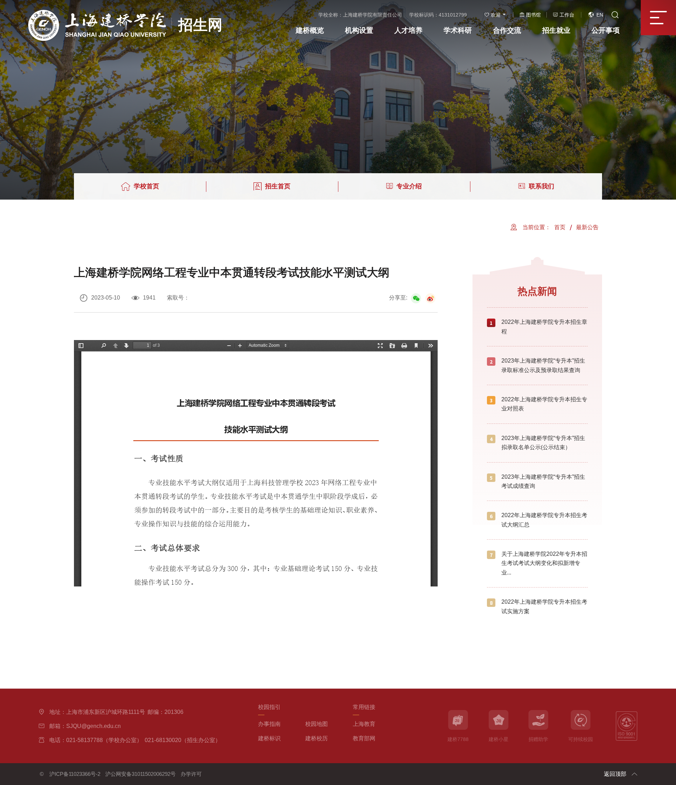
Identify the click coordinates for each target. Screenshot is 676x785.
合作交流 (507, 30)
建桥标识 (269, 738)
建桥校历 (316, 738)
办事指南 (269, 724)
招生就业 (556, 30)
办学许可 (191, 774)
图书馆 (533, 15)
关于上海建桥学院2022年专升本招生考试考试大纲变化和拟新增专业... (544, 563)
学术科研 (458, 30)
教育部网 (364, 738)
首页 (559, 227)
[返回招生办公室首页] (125, 12)
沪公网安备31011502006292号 (140, 774)
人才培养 (408, 30)
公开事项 (606, 30)
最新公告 (587, 227)
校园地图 (316, 724)
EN (599, 15)
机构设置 (359, 30)
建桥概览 (310, 30)
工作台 (566, 15)
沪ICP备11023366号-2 (74, 774)
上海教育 (364, 724)
